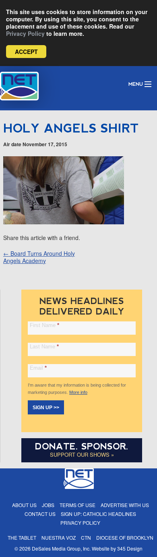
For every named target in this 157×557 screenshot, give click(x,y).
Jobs (48, 504)
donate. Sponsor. (81, 446)
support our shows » (82, 454)
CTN (86, 537)
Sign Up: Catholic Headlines (98, 513)
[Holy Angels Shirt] (63, 222)
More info (78, 392)
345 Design (130, 548)
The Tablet (22, 537)
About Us (24, 504)
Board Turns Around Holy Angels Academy (39, 257)
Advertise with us (125, 504)
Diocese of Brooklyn (124, 537)
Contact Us (40, 513)
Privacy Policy (25, 33)
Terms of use (77, 504)
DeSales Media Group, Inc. (61, 548)
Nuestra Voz (58, 537)
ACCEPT (26, 52)
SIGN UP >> (46, 407)
